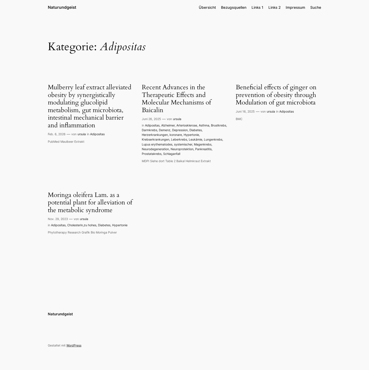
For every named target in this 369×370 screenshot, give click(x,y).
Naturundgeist (62, 7)
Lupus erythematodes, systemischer (167, 144)
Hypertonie (191, 135)
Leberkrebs (179, 139)
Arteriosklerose (186, 125)
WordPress (73, 345)
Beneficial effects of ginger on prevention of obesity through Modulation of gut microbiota (276, 95)
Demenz (164, 130)
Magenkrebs (202, 144)
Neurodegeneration (155, 149)
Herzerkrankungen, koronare (162, 135)
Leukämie (195, 139)
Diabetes (195, 130)
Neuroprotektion (182, 149)
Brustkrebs (218, 125)
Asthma (204, 125)
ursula (82, 134)
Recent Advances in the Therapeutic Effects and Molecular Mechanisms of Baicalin (176, 99)
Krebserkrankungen (155, 139)
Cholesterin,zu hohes (81, 225)
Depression (180, 130)
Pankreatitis (203, 149)
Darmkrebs (149, 130)
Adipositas (97, 134)
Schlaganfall (171, 154)
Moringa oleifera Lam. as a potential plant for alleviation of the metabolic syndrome (90, 202)
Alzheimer (168, 125)
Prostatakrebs (151, 154)
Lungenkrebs (213, 139)
